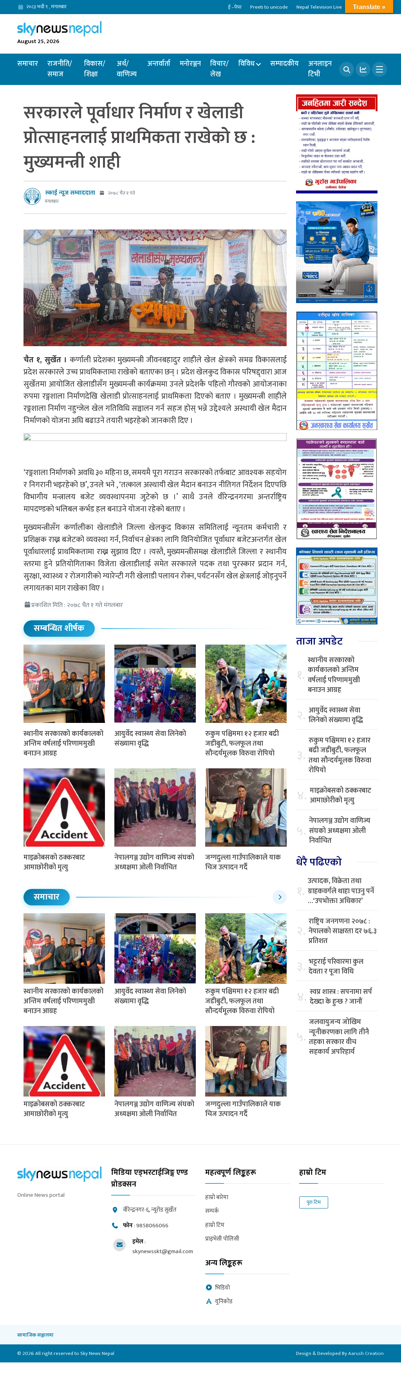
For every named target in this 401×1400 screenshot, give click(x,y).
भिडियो (222, 1288)
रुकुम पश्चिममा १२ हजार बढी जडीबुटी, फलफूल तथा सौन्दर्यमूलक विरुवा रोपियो (242, 743)
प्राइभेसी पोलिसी (222, 1239)
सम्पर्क (212, 1211)
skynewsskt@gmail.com (162, 1251)
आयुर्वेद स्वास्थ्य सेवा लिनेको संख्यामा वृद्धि (150, 739)
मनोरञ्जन (190, 64)
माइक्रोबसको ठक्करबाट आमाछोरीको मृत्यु (54, 862)
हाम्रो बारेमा (216, 1197)
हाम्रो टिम (214, 1225)
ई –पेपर (235, 7)
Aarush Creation (366, 1353)
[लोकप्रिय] (363, 69)
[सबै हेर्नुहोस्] (280, 897)
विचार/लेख (219, 69)
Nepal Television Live (319, 7)
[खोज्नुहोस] (346, 69)
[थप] (379, 69)
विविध (246, 64)
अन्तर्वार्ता (158, 64)
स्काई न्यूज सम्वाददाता (70, 193)
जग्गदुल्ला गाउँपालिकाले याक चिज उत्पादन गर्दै (243, 862)
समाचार (27, 64)
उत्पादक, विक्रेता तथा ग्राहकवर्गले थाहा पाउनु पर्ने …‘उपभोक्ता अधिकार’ (341, 891)
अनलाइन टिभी (320, 69)
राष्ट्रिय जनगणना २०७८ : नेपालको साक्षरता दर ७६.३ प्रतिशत (343, 932)
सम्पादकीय (284, 64)
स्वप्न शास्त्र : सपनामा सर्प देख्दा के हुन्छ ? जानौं (341, 997)
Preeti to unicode (269, 7)
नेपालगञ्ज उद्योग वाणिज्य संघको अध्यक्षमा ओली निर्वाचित (154, 862)
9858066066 (152, 1225)
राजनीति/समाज (59, 69)
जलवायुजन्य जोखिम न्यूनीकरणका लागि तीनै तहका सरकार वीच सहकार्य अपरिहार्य (339, 1037)
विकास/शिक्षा (94, 69)
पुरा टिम (314, 1202)
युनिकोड (224, 1301)
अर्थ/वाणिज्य (127, 69)
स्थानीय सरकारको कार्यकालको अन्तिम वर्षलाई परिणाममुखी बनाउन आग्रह (63, 743)
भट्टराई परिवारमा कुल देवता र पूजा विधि (336, 967)
